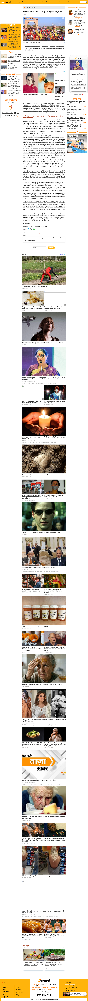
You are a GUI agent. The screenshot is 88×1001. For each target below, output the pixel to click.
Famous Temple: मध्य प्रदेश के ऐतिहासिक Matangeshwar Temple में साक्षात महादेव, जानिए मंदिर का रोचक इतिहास (33, 964)
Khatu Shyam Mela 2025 (30, 238)
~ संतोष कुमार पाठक (78, 34)
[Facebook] (63, 22)
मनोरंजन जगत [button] (61, 2)
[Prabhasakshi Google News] (64, 42)
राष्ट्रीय (15, 2)
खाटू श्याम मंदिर (51, 238)
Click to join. (38, 233)
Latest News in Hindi (51, 986)
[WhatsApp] (63, 28)
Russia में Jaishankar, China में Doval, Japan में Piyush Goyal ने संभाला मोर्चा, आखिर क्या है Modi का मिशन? (80, 13)
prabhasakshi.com (52, 989)
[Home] (24, 7)
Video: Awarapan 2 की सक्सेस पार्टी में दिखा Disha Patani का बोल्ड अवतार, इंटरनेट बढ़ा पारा (76, 111)
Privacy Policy (19, 992)
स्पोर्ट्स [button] (28, 2)
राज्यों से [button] (33, 2)
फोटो (4, 987)
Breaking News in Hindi (38, 987)
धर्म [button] (71, 2)
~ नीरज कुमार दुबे (78, 18)
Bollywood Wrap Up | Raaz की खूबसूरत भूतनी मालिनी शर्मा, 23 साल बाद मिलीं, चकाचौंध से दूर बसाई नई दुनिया (76, 119)
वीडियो (5, 989)
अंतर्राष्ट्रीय (19, 2)
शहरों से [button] (38, 2)
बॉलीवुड (84, 114)
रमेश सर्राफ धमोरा (26, 42)
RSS (17, 994)
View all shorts (78, 94)
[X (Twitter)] (63, 25)
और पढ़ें (18, 116)
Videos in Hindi (49, 987)
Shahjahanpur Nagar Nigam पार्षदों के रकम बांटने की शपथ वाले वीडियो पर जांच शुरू (76, 103)
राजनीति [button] (67, 2)
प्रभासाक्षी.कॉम (36, 984)
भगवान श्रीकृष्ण (59, 238)
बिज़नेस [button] (23, 2)
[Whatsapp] (34, 230)
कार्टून (4, 993)
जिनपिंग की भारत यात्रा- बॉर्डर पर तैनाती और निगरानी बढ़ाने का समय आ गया (80, 31)
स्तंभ (77, 8)
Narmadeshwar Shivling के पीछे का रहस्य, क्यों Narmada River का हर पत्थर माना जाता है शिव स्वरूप (54, 964)
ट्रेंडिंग (11, 52)
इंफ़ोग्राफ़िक (6, 991)
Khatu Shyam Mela (42, 238)
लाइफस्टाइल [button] (53, 2)
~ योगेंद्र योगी (77, 26)
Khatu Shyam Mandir (29, 240)
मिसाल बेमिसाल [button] (45, 2)
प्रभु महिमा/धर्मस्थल (31, 7)
